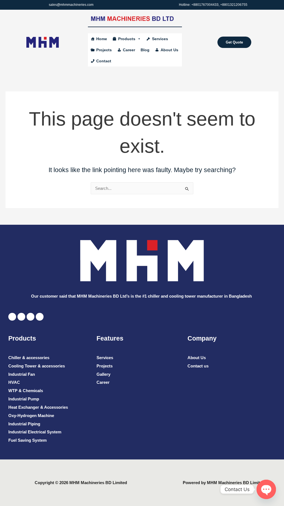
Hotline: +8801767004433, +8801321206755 (213, 5)
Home (101, 39)
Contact (103, 61)
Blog (145, 50)
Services (160, 39)
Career (129, 50)
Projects (104, 50)
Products (126, 39)
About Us (169, 50)
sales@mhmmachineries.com (71, 5)
